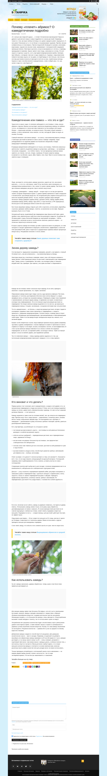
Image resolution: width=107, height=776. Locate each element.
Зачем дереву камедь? (18, 110)
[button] (97, 4)
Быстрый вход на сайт (17, 733)
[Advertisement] (39, 685)
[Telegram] (32, 667)
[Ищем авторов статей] (82, 198)
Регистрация (14, 1)
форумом (14, 721)
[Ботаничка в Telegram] (94, 1)
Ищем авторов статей (78, 204)
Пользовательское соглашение (61, 771)
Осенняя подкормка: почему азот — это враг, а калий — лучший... (86, 155)
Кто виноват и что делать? (19, 112)
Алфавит (17, 20)
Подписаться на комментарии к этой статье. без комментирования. (34, 736)
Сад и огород (15, 23)
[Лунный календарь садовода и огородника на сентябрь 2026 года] (74, 56)
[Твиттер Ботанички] (96, 1)
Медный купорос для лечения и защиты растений (82, 113)
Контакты (87, 771)
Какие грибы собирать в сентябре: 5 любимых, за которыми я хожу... (85, 47)
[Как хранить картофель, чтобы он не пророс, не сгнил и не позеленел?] (74, 32)
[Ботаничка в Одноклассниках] (90, 1)
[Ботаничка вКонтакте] (92, 1)
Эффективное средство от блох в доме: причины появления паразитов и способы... (87, 173)
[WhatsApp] (35, 667)
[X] (37, 667)
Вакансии (38, 771)
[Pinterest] (30, 667)
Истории (73, 223)
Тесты (18, 4)
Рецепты (25, 4)
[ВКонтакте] (26, 667)
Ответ (51, 4)
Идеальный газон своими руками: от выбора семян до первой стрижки (86, 182)
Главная (11, 20)
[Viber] (39, 667)
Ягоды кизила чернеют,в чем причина (79, 80)
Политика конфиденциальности (76, 771)
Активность (20, 1)
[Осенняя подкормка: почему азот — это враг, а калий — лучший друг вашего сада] (74, 155)
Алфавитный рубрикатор (78, 237)
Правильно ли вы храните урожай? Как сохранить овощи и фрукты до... (87, 64)
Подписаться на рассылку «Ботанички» (23, 743)
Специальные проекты (35, 20)
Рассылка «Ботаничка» (29, 771)
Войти (10, 1)
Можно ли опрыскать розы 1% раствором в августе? (82, 115)
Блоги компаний (34, 4)
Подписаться (39, 736)
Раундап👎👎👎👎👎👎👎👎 (77, 105)
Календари (24, 20)
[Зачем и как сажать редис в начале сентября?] (74, 40)
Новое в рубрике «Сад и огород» (79, 26)
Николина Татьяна (16, 33)
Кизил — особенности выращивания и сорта (81, 78)
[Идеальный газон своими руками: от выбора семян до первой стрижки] (74, 182)
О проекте (20, 771)
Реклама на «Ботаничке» (46, 771)
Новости (73, 219)
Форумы (44, 4)
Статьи (11, 4)
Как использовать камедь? (19, 115)
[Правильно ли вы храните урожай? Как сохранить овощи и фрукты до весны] (74, 64)
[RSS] (98, 1)
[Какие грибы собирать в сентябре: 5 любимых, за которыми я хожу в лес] (74, 47)
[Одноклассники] (28, 667)
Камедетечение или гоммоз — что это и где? (25, 107)
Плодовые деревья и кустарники (41, 662)
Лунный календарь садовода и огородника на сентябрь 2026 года (87, 55)
